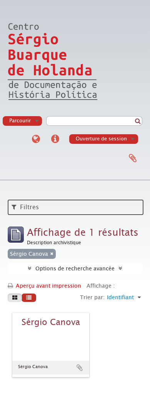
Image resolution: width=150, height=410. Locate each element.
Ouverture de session (101, 139)
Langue (35, 139)
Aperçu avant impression (47, 286)
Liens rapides (55, 139)
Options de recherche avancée (75, 268)
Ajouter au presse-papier (79, 368)
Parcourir (20, 120)
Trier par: (92, 297)
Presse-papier (132, 158)
